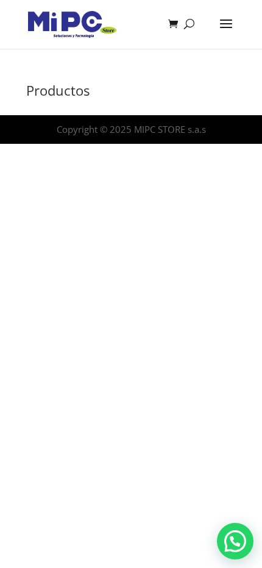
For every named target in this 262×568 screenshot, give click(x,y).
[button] (235, 541)
